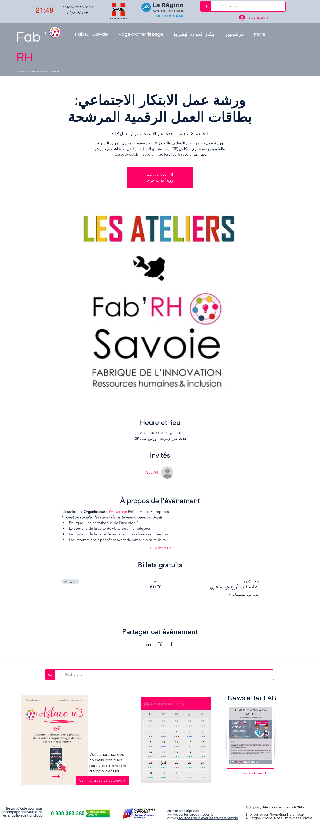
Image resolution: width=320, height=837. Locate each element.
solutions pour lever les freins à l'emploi (208, 818)
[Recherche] (205, 6)
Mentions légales (278, 807)
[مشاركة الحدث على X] (160, 644)
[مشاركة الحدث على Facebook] (171, 644)
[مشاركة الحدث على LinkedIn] (148, 644)
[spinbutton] (44, 10)
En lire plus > (160, 548)
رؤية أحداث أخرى (160, 180)
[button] (196, 36)
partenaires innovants (196, 814)
